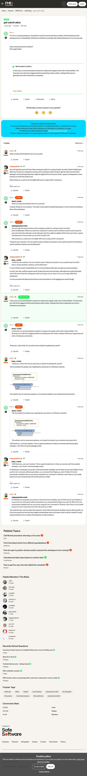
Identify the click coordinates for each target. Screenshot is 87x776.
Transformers (8, 560)
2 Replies (5, 667)
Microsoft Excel (38, 696)
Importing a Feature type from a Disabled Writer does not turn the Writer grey (28, 650)
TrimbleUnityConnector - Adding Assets (16, 664)
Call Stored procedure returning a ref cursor (22, 536)
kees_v (12, 32)
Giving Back (25, 742)
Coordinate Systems (22, 696)
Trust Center (53, 742)
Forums (10, 11)
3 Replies (5, 660)
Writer (17, 692)
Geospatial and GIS (52, 692)
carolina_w (12, 599)
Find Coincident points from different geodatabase (25, 543)
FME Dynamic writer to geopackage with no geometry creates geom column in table (30, 678)
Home (4, 11)
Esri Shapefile (66, 692)
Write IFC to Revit (8, 657)
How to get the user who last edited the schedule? (25, 565)
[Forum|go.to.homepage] (9, 4)
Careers (35, 742)
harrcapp (12, 587)
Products (15, 742)
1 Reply (5, 653)
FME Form (18, 11)
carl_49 (11, 624)
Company (5, 742)
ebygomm (12, 630)
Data (5, 538)
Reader (26, 692)
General (6, 568)
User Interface (37, 692)
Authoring (28, 11)
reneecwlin (12, 636)
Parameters (8, 696)
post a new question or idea (57, 131)
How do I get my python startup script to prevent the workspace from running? (36, 550)
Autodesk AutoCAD (54, 696)
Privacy (63, 742)
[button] (2, 4)
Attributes (8, 692)
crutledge (12, 605)
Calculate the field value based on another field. (24, 558)
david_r (12, 151)
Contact (43, 742)
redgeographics (15, 166)
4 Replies (5, 680)
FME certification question (11, 671)
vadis (10, 581)
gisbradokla (12, 612)
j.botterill (11, 593)
